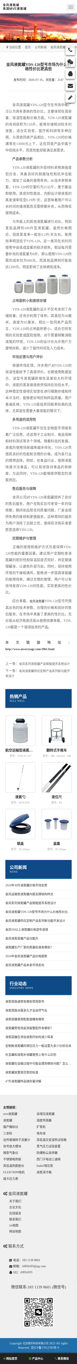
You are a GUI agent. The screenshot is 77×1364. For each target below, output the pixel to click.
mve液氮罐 (10, 1114)
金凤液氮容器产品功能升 (21, 938)
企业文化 (15, 1207)
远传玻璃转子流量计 (16, 1139)
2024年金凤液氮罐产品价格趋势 (26, 956)
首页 (28, 47)
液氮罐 (7, 1120)
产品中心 (37, 1358)
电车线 (41, 1133)
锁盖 (20, 843)
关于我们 (15, 1201)
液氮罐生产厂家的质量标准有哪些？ (29, 947)
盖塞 (56, 843)
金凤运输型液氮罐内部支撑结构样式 (29, 894)
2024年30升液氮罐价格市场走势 (26, 885)
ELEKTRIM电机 (14, 1172)
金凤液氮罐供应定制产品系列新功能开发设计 (35, 920)
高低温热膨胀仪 (13, 1165)
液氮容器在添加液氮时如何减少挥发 (29, 1037)
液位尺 (57, 797)
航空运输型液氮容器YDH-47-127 (20, 750)
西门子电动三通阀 (49, 1159)
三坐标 (7, 1133)
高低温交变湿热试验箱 (52, 1139)
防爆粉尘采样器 (47, 1152)
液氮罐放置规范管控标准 (21, 1072)
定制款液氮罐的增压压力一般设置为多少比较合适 (38, 1045)
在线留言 (15, 1213)
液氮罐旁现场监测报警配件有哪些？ (29, 1028)
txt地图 (13, 1225)
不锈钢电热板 (12, 1159)
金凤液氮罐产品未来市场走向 (24, 965)
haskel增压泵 (45, 1165)
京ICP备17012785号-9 (45, 1347)
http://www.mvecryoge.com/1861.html (30, 649)
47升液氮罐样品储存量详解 (23, 1081)
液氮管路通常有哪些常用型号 (24, 1001)
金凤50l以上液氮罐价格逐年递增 (26, 929)
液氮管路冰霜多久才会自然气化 (26, 1010)
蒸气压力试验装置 (49, 1146)
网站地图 (15, 1231)
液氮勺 (20, 797)
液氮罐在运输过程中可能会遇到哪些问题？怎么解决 (39, 1063)
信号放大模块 (12, 1146)
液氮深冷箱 (44, 1172)
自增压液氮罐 (46, 1114)
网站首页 (11, 1358)
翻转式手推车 (56, 750)
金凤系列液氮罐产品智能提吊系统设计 (44, 663)
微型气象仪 (10, 1152)
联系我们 (15, 1219)
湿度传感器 (44, 1120)
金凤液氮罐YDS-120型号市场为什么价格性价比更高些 (41, 912)
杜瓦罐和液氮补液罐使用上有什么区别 (30, 1054)
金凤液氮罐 (37, 601)
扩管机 (41, 1126)
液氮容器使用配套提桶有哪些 (24, 1019)
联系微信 (63, 1358)
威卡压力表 (10, 1178)
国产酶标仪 (10, 1126)
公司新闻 (41, 47)
